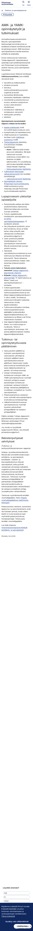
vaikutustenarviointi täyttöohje (19, 179)
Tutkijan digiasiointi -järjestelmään (16, 276)
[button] (16, 893)
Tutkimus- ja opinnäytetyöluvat (15, 10)
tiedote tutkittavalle (12, 127)
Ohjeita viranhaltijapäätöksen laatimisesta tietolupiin (14, 500)
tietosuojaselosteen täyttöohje (19, 169)
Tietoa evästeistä (8, 916)
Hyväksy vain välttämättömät (17, 921)
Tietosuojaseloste (11, 142)
